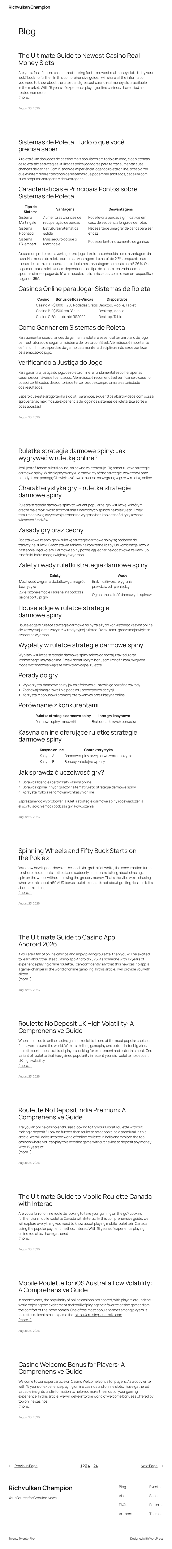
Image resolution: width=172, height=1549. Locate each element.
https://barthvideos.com (123, 396)
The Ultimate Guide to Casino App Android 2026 (66, 941)
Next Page (152, 1465)
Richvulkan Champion (29, 7)
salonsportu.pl (30, 597)
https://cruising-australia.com (98, 1314)
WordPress (156, 1538)
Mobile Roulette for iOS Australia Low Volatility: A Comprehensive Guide (85, 1286)
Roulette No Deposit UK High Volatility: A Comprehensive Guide (76, 1027)
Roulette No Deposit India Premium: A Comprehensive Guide (72, 1113)
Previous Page (23, 1465)
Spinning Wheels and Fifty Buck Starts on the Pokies (77, 854)
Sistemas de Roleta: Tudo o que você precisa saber (71, 145)
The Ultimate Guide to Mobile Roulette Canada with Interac (85, 1200)
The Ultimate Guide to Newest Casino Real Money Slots (79, 59)
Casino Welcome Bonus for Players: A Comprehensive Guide (71, 1368)
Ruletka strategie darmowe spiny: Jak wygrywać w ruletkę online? (71, 454)
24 (96, 1465)
